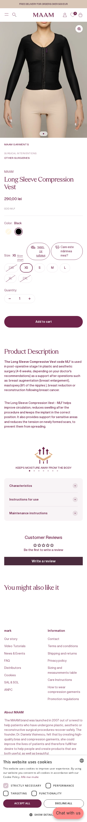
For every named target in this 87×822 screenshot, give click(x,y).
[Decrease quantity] (9, 298)
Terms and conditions (63, 646)
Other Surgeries (17, 158)
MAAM (9, 171)
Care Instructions (60, 680)
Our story (10, 639)
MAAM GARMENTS (16, 144)
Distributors (12, 667)
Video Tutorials (15, 646)
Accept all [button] (22, 803)
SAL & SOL (11, 682)
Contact (53, 639)
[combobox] (82, 761)
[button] (43, 814)
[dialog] (43, 788)
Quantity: (10, 290)
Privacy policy (57, 660)
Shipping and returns (62, 653)
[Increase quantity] (29, 298)
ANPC (8, 689)
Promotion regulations (63, 699)
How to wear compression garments (64, 689)
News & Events (14, 653)
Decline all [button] (63, 803)
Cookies (10, 675)
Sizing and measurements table (62, 670)
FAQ (7, 660)
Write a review (44, 561)
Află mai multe (30, 777)
